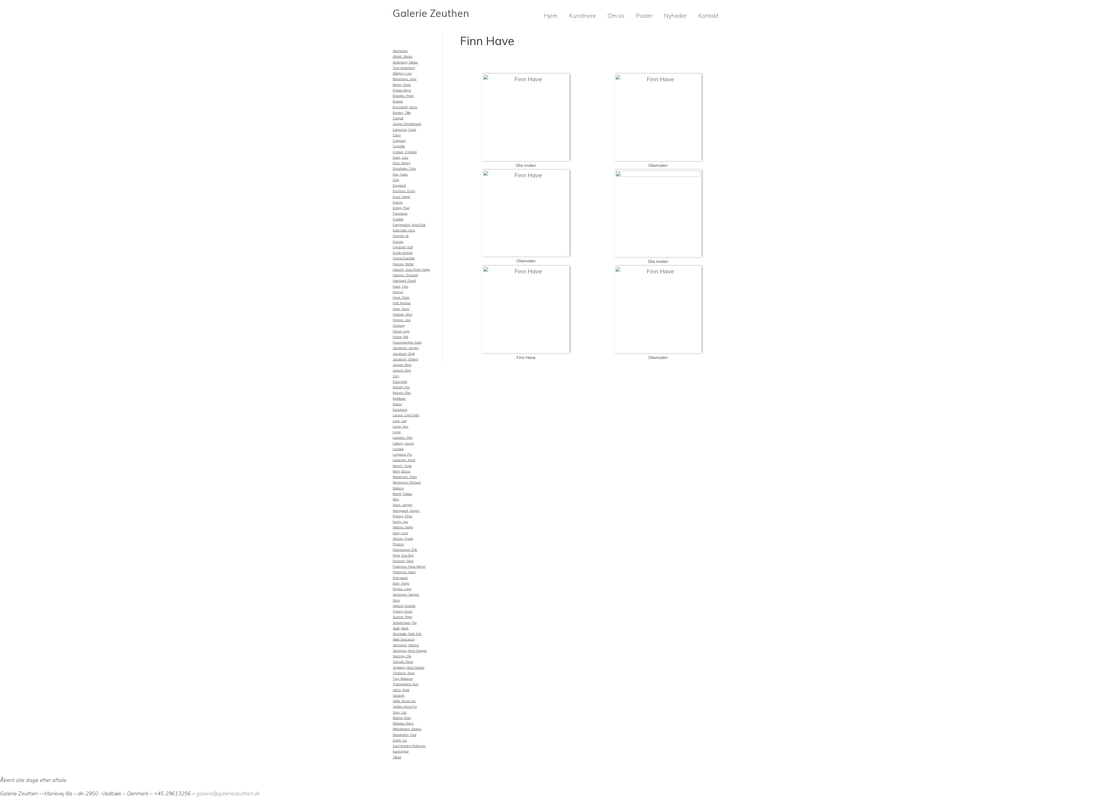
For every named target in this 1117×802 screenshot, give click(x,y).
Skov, (397, 600)
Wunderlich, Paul (404, 735)
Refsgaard (400, 578)
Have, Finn (400, 286)
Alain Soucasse (404, 639)
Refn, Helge (401, 583)
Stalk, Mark (401, 628)
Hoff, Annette (402, 303)
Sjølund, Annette (404, 606)
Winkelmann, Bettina (407, 729)
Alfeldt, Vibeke (402, 56)
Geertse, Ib (401, 236)
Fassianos (400, 213)
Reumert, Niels (403, 561)
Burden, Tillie (402, 112)
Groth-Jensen (402, 252)
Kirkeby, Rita (401, 392)
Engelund (399, 185)
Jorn (396, 376)
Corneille (399, 146)
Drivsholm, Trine (404, 168)
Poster (644, 15)
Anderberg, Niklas (405, 62)
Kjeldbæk (399, 398)
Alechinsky (400, 51)
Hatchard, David (404, 280)
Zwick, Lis (400, 740)
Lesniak (398, 449)
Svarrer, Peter (402, 617)
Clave (397, 135)
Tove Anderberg (404, 68)
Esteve (398, 202)
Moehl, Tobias (402, 493)
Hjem (551, 15)
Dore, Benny (401, 163)
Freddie (398, 219)
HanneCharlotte (404, 258)
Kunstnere (582, 15)
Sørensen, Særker (406, 594)
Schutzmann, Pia (405, 622)
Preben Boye (402, 90)
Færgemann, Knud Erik (409, 224)
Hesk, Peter (401, 297)
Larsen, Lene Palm (406, 415)
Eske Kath (400, 381)
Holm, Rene (401, 309)
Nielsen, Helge (403, 527)
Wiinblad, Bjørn (403, 723)
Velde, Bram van (404, 701)
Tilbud (397, 757)
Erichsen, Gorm (404, 191)
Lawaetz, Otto (402, 437)
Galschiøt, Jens (404, 230)
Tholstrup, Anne (404, 673)
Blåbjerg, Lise (402, 73)
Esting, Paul (401, 208)
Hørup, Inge (401, 331)
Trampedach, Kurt (405, 684)
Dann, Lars (400, 157)
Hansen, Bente (403, 264)
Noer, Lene (400, 533)
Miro (396, 499)
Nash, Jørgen (402, 505)
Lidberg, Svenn (403, 443)
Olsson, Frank (403, 538)
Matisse (398, 488)
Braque (398, 101)
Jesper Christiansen (407, 123)
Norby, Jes (400, 521)
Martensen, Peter (405, 477)
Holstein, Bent (402, 314)
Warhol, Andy (402, 718)
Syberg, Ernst (402, 611)
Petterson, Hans (404, 572)
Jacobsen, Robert (405, 359)
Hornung (399, 325)
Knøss (397, 404)
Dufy (396, 180)
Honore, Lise (402, 320)
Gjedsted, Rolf (403, 247)
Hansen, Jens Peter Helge (411, 269)
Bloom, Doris (402, 84)
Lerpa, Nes (400, 426)
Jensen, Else (402, 370)
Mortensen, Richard (407, 482)
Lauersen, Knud (404, 460)
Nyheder (675, 15)
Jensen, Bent (402, 365)
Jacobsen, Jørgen (406, 348)
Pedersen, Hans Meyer (409, 566)
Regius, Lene (402, 589)
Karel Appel (400, 751)
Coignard (399, 140)
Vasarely (399, 695)
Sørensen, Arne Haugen (410, 650)
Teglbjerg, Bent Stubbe (408, 667)
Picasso (398, 544)
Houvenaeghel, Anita (407, 342)
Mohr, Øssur (401, 471)
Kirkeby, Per (401, 387)
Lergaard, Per (402, 454)
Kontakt (708, 15)
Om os (616, 15)
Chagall (398, 118)
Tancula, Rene (403, 661)
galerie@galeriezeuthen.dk (228, 793)
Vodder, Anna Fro (405, 706)
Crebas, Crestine (405, 152)
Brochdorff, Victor (405, 107)
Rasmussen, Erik (405, 549)
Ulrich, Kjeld (401, 690)
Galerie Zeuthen (431, 13)
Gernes (398, 241)
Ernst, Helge (401, 197)
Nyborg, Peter (402, 516)
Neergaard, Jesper (406, 510)
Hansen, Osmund (405, 275)
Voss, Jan (400, 712)
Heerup (398, 292)
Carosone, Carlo (404, 129)
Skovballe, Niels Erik (407, 633)
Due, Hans (400, 174)
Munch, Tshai (402, 466)
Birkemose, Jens (405, 79)
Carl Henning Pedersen (409, 746)
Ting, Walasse (403, 678)
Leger (397, 432)
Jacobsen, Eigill (404, 353)
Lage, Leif (399, 421)
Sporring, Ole (402, 656)
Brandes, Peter (403, 96)
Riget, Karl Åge (403, 555)
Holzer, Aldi (400, 337)
